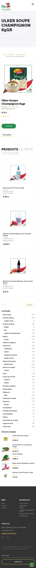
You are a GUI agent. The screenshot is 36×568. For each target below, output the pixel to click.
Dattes (6, 383)
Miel (5, 395)
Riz (5, 330)
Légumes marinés (10, 355)
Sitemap (30, 546)
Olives (6, 352)
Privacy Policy (23, 546)
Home (3, 503)
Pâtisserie (6, 392)
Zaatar (6, 339)
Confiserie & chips (9, 398)
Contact (3, 507)
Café (4, 373)
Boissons (6, 401)
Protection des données (26, 513)
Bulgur (6, 327)
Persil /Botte (17, 454)
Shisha (5, 417)
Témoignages (23, 515)
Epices (5, 336)
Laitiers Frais (8, 321)
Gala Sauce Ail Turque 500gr (13, 188)
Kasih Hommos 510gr (20, 435)
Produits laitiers (8, 318)
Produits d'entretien (10, 411)
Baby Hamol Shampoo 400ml (23, 463)
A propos (4, 505)
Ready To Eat (9, 358)
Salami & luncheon (9, 361)
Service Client (23, 503)
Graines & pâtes (8, 324)
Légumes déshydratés (12, 333)
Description (7, 135)
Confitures (8, 349)
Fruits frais (7, 426)
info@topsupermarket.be (8, 533)
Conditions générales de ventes (26, 510)
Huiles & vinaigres (9, 342)
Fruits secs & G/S (9, 377)
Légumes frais (8, 423)
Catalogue (10, 54)
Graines (7, 380)
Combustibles (8, 414)
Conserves (7, 346)
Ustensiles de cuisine (10, 420)
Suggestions (23, 505)
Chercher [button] (29, 304)
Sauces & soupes (21, 54)
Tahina (6, 370)
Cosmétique (7, 408)
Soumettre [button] (18, 561)
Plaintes (21, 507)
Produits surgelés (9, 386)
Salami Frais (8, 364)
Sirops (6, 404)
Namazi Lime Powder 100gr (22, 472)
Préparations (7, 389)
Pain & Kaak (7, 315)
